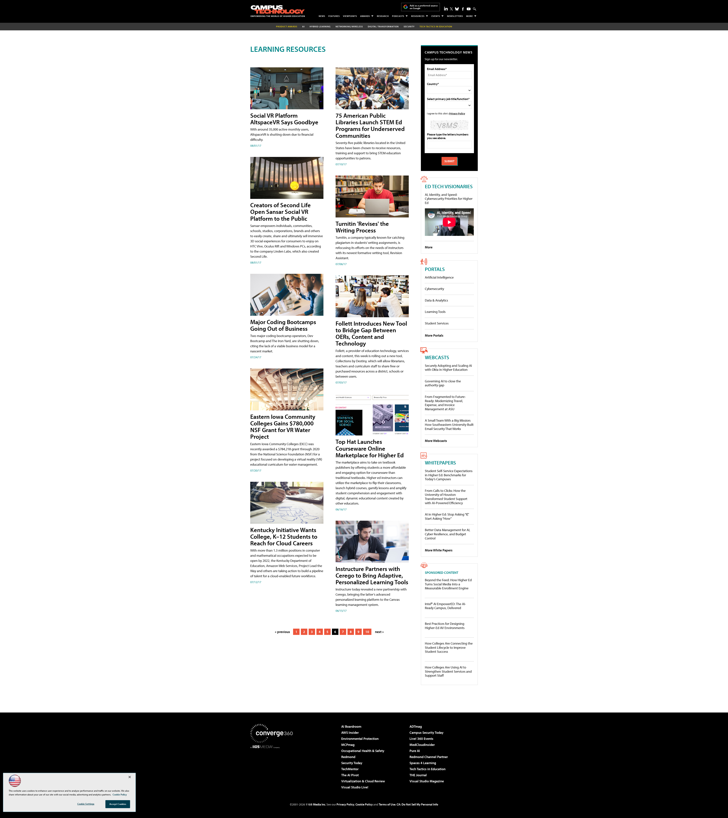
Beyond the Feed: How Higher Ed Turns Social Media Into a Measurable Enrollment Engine (448, 584)
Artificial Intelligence (439, 277)
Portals (435, 269)
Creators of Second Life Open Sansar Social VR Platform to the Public (280, 211)
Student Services (437, 323)
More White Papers (439, 550)
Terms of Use (387, 804)
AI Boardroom (351, 726)
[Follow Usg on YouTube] (469, 9)
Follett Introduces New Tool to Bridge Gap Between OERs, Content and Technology (371, 333)
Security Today (351, 763)
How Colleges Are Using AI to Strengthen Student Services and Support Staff (448, 671)
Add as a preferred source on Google (424, 7)
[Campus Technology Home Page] (277, 11)
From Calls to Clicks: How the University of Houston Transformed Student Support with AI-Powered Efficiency (446, 496)
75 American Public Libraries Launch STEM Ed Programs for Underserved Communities (370, 125)
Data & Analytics (436, 300)
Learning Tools (435, 311)
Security (409, 26)
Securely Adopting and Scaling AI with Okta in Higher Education (448, 367)
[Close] (130, 777)
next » (379, 632)
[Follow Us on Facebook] (463, 9)
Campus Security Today (426, 732)
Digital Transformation (383, 26)
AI (303, 26)
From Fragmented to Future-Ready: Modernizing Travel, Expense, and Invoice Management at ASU (445, 402)
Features (334, 16)
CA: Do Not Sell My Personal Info (417, 804)
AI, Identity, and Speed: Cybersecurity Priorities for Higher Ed (448, 198)
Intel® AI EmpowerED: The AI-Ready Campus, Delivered (445, 606)
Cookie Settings (85, 803)
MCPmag (348, 744)
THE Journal (418, 775)
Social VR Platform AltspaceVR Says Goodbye (284, 119)
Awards (365, 16)
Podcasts (398, 16)
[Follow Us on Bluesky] (457, 9)
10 (367, 632)
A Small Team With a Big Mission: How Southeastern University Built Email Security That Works (449, 424)
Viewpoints (350, 16)
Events (435, 16)
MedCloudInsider (422, 744)
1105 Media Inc (315, 804)
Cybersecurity (434, 289)
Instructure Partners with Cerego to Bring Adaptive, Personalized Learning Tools (372, 575)
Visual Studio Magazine (427, 781)
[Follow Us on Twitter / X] (451, 8)
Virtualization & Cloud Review (363, 781)
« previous (282, 632)
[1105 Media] (273, 768)
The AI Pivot (350, 775)
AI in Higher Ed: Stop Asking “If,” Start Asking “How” (447, 516)
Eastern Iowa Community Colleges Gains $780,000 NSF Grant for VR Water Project (282, 426)
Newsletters (455, 16)
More (469, 16)
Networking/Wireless (349, 26)
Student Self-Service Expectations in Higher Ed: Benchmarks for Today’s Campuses (448, 475)
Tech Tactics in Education (428, 769)
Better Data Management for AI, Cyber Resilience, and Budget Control (447, 534)
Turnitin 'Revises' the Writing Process (362, 227)
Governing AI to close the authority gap (443, 383)
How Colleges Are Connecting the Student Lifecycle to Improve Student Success (449, 647)
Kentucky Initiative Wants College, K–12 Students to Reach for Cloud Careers (283, 536)
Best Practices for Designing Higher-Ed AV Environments (444, 626)
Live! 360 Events (421, 738)
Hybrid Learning (320, 26)
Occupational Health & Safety (362, 751)
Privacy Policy (457, 113)
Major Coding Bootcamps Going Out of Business (283, 325)
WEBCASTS (437, 357)
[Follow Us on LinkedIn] (446, 8)
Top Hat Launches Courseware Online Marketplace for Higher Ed (370, 448)
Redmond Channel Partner (429, 757)
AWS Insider (350, 732)
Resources (417, 16)
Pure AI (415, 751)
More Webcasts (436, 441)
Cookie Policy (364, 804)
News (322, 16)
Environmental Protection (360, 738)
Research (383, 16)
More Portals (434, 335)
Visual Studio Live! (354, 787)
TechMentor (350, 769)
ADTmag (416, 726)
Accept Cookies (117, 803)
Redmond (348, 757)
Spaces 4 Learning (423, 763)
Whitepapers (440, 462)
